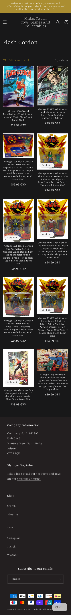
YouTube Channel (28, 478)
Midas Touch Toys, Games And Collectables (30, 609)
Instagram (14, 538)
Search (11, 505)
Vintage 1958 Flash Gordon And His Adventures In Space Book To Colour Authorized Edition (53, 113)
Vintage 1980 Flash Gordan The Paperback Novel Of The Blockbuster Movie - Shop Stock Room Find (18, 394)
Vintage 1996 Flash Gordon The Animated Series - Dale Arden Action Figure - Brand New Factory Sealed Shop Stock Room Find (53, 179)
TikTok (11, 546)
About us (12, 514)
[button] (5, 22)
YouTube (12, 554)
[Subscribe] (59, 579)
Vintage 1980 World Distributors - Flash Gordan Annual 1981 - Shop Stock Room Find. (18, 115)
